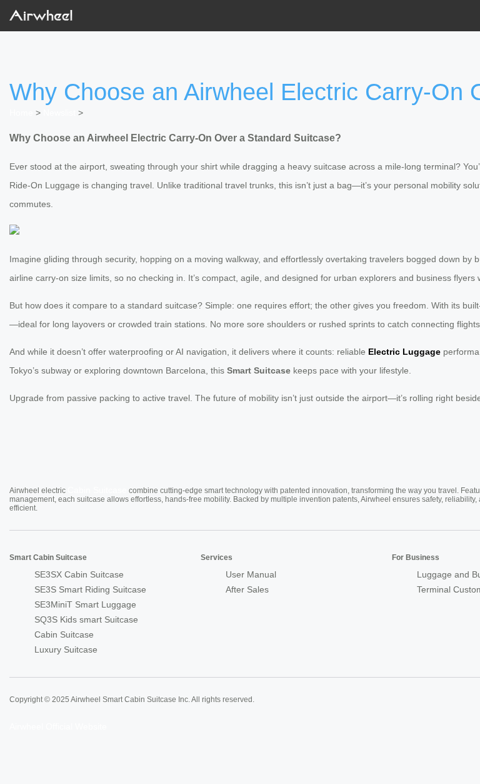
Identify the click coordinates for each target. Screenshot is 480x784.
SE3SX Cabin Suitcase (79, 574)
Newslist (59, 113)
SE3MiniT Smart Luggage (85, 604)
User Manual (251, 574)
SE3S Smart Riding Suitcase (90, 589)
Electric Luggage (404, 352)
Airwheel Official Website (58, 726)
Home (21, 113)
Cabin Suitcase (97, 490)
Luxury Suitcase (66, 649)
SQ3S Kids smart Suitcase (86, 619)
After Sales (247, 589)
